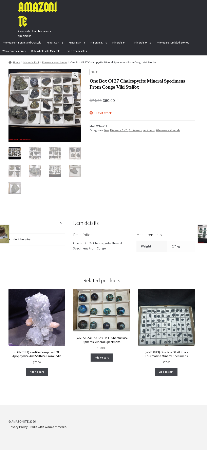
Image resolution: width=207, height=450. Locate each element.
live (106, 130)
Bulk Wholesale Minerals (45, 51)
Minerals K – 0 (99, 42)
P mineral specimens (54, 62)
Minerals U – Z (142, 42)
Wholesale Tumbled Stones (172, 42)
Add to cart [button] (37, 372)
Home (16, 62)
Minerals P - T (31, 62)
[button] (75, 75)
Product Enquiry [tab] (19, 239)
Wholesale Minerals (14, 51)
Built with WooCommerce (48, 427)
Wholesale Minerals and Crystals (21, 42)
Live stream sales (76, 51)
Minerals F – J (77, 42)
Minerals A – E (55, 42)
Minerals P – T (120, 42)
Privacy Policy (17, 427)
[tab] (36, 223)
